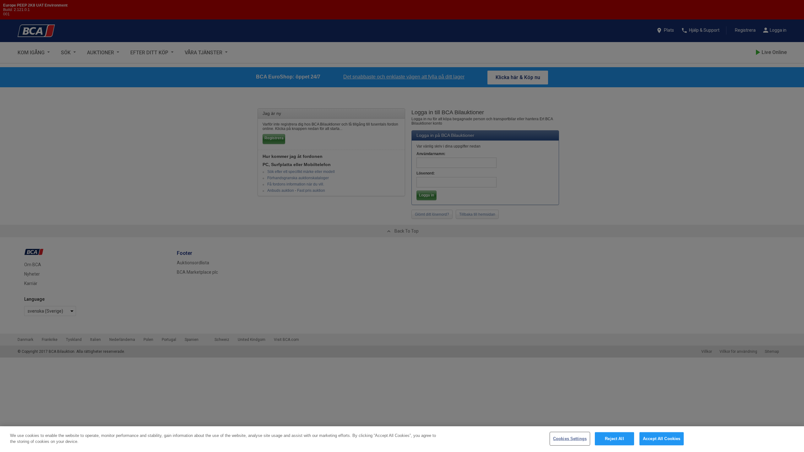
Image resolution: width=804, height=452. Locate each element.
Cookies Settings (570, 438)
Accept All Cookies (661, 438)
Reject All (614, 438)
